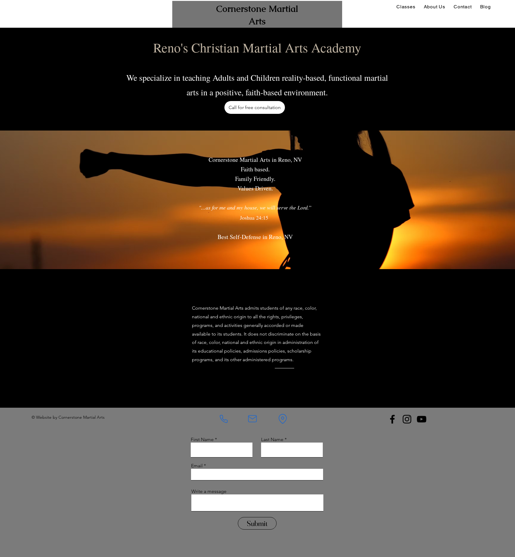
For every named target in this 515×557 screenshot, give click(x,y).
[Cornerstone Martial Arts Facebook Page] (392, 419)
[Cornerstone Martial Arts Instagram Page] (407, 419)
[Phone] (224, 419)
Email (197, 465)
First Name (202, 439)
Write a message (209, 491)
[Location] (283, 419)
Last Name (272, 439)
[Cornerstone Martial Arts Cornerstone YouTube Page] (421, 419)
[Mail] (252, 419)
